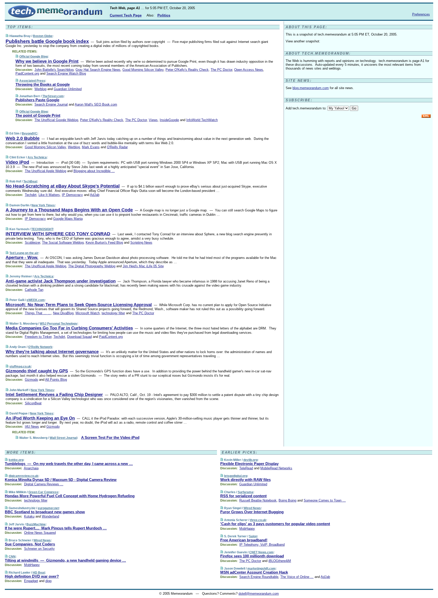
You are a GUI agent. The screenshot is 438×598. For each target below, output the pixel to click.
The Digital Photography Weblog (91, 266)
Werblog (40, 89)
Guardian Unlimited (68, 89)
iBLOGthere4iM (279, 561)
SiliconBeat (33, 403)
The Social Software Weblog (63, 242)
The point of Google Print (37, 115)
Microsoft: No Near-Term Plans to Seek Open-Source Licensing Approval (79, 304)
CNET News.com (261, 552)
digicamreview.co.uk (23, 475)
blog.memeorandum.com (311, 88)
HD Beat (39, 572)
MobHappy (32, 565)
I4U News (32, 426)
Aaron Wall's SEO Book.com (96, 104)
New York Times (43, 205)
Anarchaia (31, 468)
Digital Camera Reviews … (43, 484)
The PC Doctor (221, 70)
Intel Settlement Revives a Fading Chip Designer (54, 394)
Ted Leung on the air (23, 253)
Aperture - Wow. (22, 257)
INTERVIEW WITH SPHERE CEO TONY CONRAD (58, 233)
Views (153, 120)
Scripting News (141, 242)
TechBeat (30, 181)
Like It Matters (49, 195)
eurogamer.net (48, 508)
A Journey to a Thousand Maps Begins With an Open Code (69, 209)
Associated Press (32, 80)
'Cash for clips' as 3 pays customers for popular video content (275, 524)
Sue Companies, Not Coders (30, 544)
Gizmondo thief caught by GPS (37, 371)
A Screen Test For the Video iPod (110, 437)
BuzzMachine (36, 524)
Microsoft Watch (88, 313)
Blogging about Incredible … (94, 171)
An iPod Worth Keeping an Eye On (40, 418)
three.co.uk (258, 520)
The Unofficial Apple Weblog (45, 171)
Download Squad (79, 337)
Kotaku (29, 516)
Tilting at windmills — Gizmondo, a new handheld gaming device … (65, 560)
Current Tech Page (126, 15)
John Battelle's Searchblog (54, 70)
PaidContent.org (27, 73)
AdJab (94, 195)
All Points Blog (56, 379)
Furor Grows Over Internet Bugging (252, 512)
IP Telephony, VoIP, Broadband (262, 544)
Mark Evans (91, 147)
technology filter (113, 313)
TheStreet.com (53, 96)
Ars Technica (37, 157)
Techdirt (30, 195)
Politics (163, 15)
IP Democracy (72, 195)
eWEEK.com (36, 300)
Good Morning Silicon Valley (142, 70)
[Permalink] (7, 36)
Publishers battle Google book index (47, 41)
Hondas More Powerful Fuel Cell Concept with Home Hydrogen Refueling (70, 496)
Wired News (42, 540)
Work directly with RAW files (245, 479)
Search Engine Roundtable (258, 577)
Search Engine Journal (51, 104)
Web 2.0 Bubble (23, 138)
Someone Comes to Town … (325, 500)
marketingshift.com (261, 568)
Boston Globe (42, 36)
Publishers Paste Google (37, 100)
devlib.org (250, 459)
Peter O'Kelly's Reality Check (187, 70)
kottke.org (16, 459)
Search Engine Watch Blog (66, 73)
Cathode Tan (34, 290)
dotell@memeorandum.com (259, 593)
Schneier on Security (39, 549)
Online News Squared (40, 533)
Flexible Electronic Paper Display (249, 463)
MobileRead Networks (276, 468)
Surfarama (245, 492)
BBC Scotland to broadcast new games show (45, 512)
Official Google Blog (33, 56)
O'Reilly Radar (117, 147)
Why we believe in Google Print (47, 61)
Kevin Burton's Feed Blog (104, 242)
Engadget (31, 581)
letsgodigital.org (235, 475)
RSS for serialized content (243, 496)
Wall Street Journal (63, 437)
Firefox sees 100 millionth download (252, 556)
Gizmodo (31, 379)
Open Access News (248, 70)
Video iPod (17, 162)
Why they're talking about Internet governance (52, 351)
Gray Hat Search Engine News (98, 70)
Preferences (421, 14)
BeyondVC (29, 133)
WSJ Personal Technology (58, 323)
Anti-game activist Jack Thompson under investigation (61, 281)
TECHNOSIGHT (42, 229)
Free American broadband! (243, 540)
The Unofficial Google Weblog (56, 120)
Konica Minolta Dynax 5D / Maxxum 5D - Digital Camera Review (61, 479)
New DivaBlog (63, 313)
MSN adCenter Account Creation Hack (254, 572)
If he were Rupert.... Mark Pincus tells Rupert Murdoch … (56, 528)
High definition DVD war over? (32, 576)
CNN (12, 556)
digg (48, 581)
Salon (253, 536)
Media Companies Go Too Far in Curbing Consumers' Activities (69, 328)
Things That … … (38, 313)
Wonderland (50, 516)
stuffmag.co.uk (20, 366)
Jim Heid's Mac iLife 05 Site (143, 266)
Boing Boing (287, 500)
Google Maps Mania (68, 219)
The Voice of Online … (297, 577)
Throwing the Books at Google (42, 84)
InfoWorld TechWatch (202, 120)
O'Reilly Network (40, 346)
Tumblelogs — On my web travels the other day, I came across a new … (69, 463)
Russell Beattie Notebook (258, 500)
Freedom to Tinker (38, 337)
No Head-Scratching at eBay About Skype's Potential (63, 186)
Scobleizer (32, 242)
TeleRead (246, 468)
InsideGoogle (169, 120)
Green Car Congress (43, 492)
